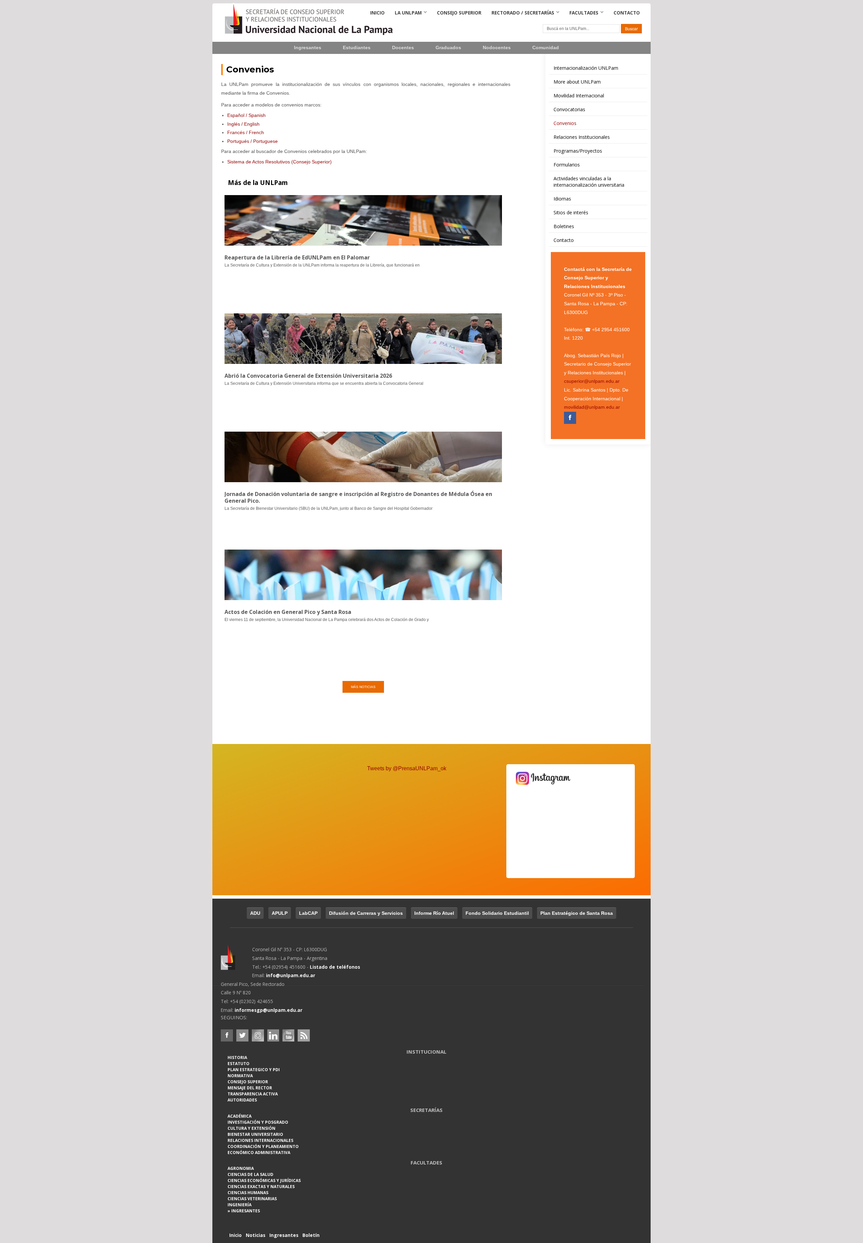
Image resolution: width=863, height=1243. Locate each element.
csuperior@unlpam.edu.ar (592, 381)
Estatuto (238, 1063)
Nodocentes (497, 47)
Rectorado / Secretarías (523, 12)
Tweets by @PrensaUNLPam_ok (406, 768)
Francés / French (245, 132)
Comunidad (545, 47)
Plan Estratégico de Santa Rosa (576, 913)
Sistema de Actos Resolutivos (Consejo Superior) (279, 161)
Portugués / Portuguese (252, 141)
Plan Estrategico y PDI (254, 1070)
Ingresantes (307, 47)
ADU (255, 913)
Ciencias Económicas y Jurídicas (264, 1180)
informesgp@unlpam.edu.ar (268, 1010)
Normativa (240, 1076)
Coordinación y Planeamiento (263, 1146)
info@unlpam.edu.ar (290, 975)
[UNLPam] (236, 962)
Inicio (377, 12)
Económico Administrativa (259, 1152)
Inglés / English (243, 124)
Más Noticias (363, 687)
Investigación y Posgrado (258, 1122)
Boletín (311, 1235)
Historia (237, 1057)
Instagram (258, 1035)
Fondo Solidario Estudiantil (497, 913)
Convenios (250, 69)
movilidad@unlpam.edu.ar (592, 407)
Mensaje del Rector (250, 1088)
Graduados (448, 47)
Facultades (583, 12)
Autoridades (242, 1100)
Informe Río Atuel (434, 913)
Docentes (403, 47)
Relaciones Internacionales (260, 1140)
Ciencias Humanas (248, 1192)
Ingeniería (239, 1205)
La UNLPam (408, 12)
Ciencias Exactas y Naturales (261, 1186)
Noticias (255, 1235)
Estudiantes (356, 47)
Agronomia (241, 1168)
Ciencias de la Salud (250, 1174)
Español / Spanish (246, 115)
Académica (239, 1116)
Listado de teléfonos (335, 967)
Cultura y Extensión (251, 1128)
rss (304, 1035)
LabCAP (308, 913)
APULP (280, 913)
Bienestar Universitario (255, 1134)
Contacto (627, 12)
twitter (242, 1035)
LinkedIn (273, 1035)
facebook (227, 1035)
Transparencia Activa (253, 1094)
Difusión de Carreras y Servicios (366, 913)
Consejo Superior (459, 12)
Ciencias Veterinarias (252, 1199)
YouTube (288, 1035)
